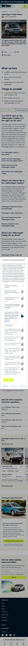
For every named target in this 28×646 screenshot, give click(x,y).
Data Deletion (5, 386)
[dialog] (14, 323)
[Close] (25, 260)
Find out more (21, 1)
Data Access (14, 386)
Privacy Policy (22, 386)
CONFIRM (8, 380)
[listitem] (14, 286)
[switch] (22, 291)
